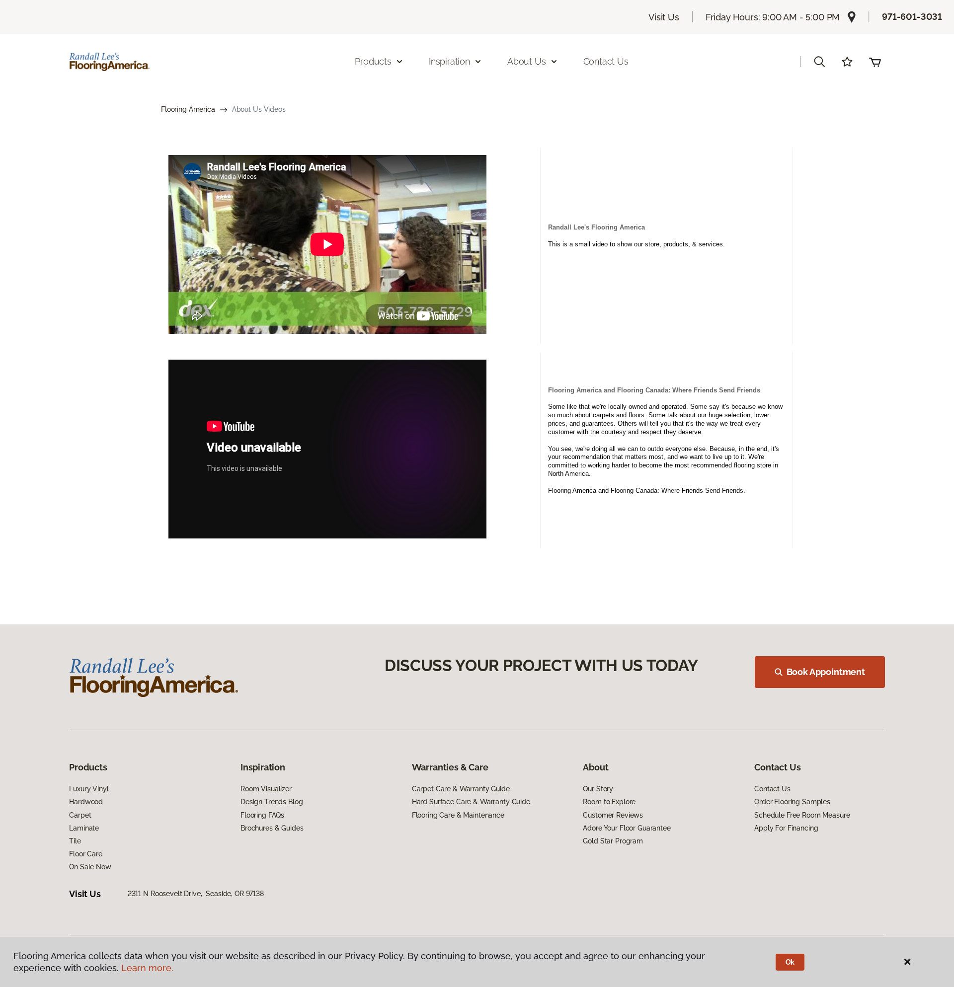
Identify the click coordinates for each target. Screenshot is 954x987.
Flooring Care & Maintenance (458, 815)
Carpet (80, 815)
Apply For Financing (786, 828)
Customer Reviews (613, 815)
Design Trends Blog (271, 802)
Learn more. (147, 968)
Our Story (598, 789)
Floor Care (85, 854)
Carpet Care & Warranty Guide (461, 789)
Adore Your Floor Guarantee (626, 828)
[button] (819, 62)
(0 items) (875, 62)
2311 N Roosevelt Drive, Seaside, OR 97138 (196, 894)
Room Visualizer (266, 789)
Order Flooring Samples (792, 802)
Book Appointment (826, 672)
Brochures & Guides (271, 828)
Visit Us (663, 17)
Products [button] (373, 61)
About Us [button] (526, 61)
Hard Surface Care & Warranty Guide (471, 802)
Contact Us (606, 61)
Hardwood (86, 802)
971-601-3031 (912, 16)
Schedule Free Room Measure (802, 815)
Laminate (84, 828)
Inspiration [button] (449, 61)
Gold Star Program (613, 841)
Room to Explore (609, 802)
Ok (790, 962)
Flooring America (188, 109)
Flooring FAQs (262, 815)
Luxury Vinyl (88, 789)
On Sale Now (90, 867)
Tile (74, 841)
